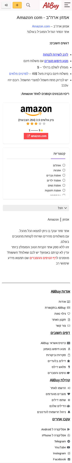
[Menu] (67, 5)
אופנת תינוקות (53, 190)
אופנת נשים (54, 185)
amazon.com (38, 136)
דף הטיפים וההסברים (43, 258)
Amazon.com (41, 26)
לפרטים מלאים (18, 73)
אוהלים (57, 165)
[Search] (28, 5)
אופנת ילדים (54, 180)
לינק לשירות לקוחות (55, 54)
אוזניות (57, 170)
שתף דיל (17, 5)
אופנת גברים (53, 175)
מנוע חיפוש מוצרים (56, 61)
